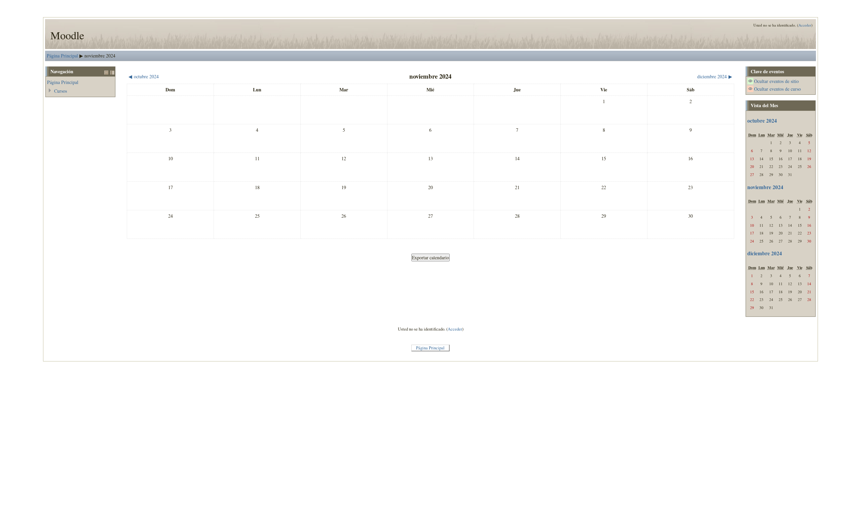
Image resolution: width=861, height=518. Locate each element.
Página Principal (62, 55)
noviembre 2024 (99, 55)
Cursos (60, 91)
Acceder (804, 25)
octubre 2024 (762, 120)
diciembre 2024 (764, 253)
